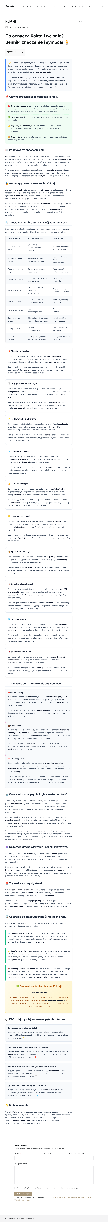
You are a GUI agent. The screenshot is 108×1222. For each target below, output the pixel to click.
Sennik (9, 6)
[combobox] (87, 21)
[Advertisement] (92, 40)
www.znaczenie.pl (27, 1218)
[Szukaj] (102, 6)
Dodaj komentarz (21, 1164)
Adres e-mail (47, 1154)
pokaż (20, 52)
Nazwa (17, 1154)
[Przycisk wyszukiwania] (101, 21)
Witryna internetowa (76, 1154)
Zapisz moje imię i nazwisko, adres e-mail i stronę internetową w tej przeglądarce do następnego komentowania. (54, 1188)
